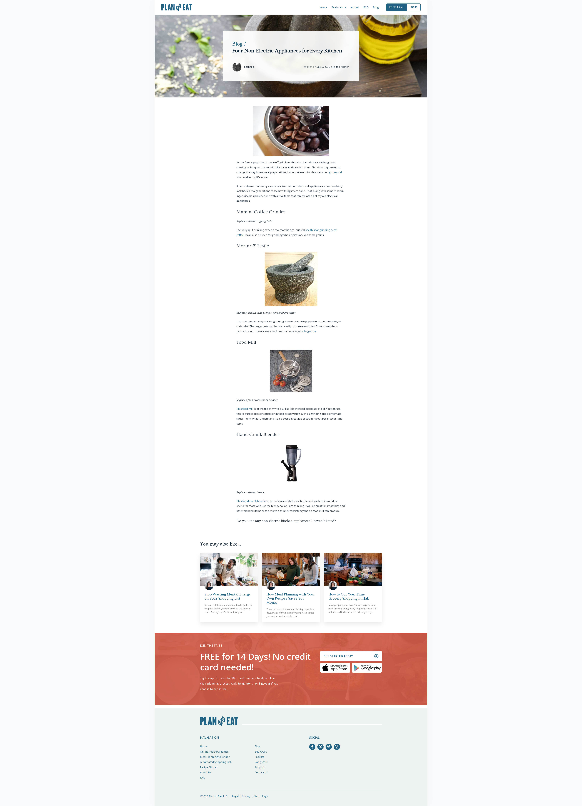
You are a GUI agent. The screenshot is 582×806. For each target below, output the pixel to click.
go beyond (335, 172)
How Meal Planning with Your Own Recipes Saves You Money (290, 598)
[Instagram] (337, 747)
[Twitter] (320, 747)
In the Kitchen (341, 67)
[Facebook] (312, 747)
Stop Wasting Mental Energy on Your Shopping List (227, 596)
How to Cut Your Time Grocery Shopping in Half (348, 596)
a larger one (309, 331)
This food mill (244, 408)
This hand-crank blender (251, 501)
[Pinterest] (329, 747)
